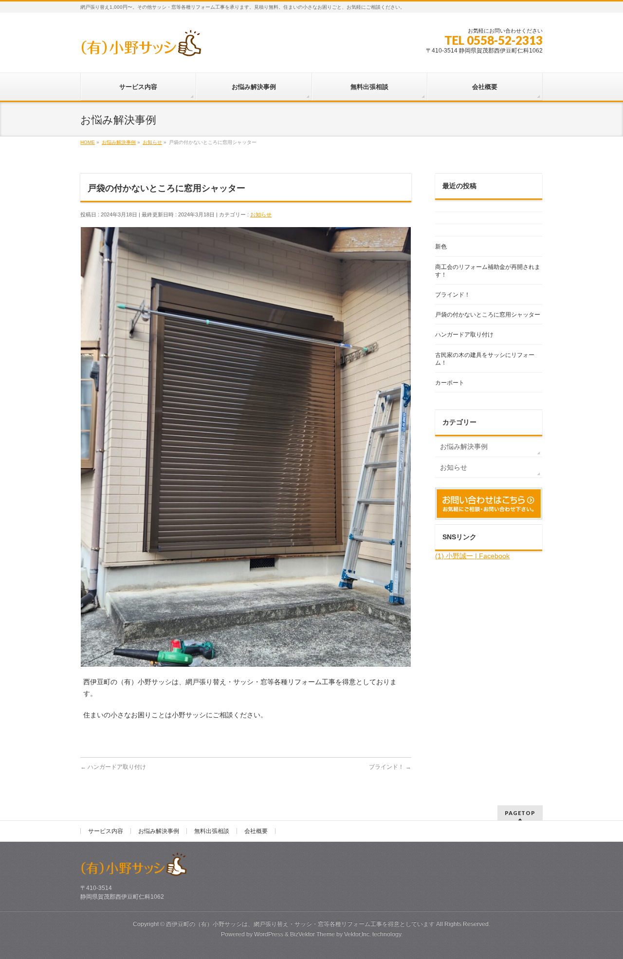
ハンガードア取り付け (113, 767)
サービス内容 (105, 831)
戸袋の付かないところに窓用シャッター (487, 314)
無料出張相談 (211, 831)
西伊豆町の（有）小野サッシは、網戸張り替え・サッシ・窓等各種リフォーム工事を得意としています (300, 924)
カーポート (449, 382)
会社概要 (256, 831)
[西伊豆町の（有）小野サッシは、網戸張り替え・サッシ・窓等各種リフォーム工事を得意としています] (141, 46)
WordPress (268, 934)
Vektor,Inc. (357, 934)
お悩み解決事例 (464, 446)
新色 (441, 246)
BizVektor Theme (312, 934)
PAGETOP (520, 813)
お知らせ (261, 214)
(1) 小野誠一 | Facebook (472, 556)
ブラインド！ (390, 767)
